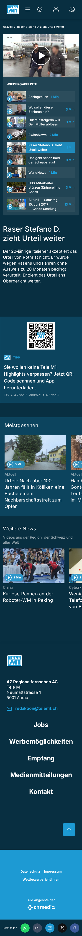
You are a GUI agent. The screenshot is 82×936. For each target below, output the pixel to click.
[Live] (40, 9)
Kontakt (41, 791)
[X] (62, 928)
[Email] (49, 928)
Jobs (41, 725)
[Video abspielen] (41, 55)
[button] (37, 928)
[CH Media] (41, 906)
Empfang (41, 758)
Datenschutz (30, 871)
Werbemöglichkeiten (41, 741)
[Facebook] (74, 928)
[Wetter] (56, 9)
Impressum (53, 871)
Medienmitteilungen (41, 775)
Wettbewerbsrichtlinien (41, 879)
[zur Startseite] (12, 9)
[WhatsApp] (25, 928)
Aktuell (8, 26)
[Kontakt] (72, 9)
